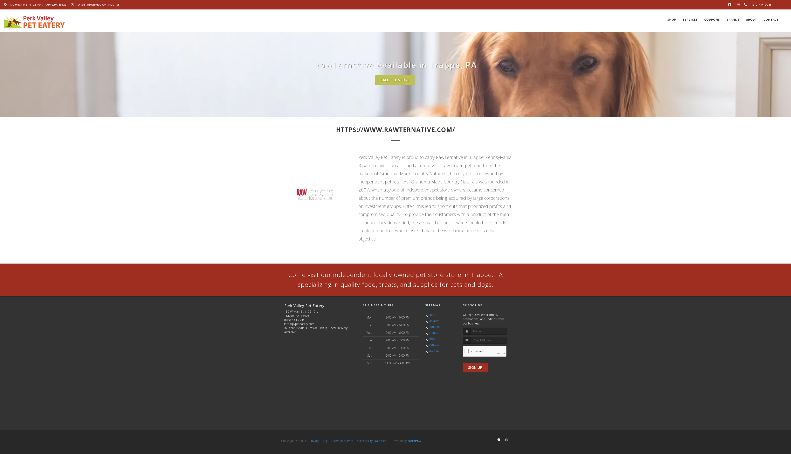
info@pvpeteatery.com (299, 324)
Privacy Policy (318, 441)
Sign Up (475, 367)
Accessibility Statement (372, 441)
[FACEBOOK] (729, 4)
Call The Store (395, 80)
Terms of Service (342, 441)
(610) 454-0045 (294, 320)
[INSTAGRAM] (738, 4)
